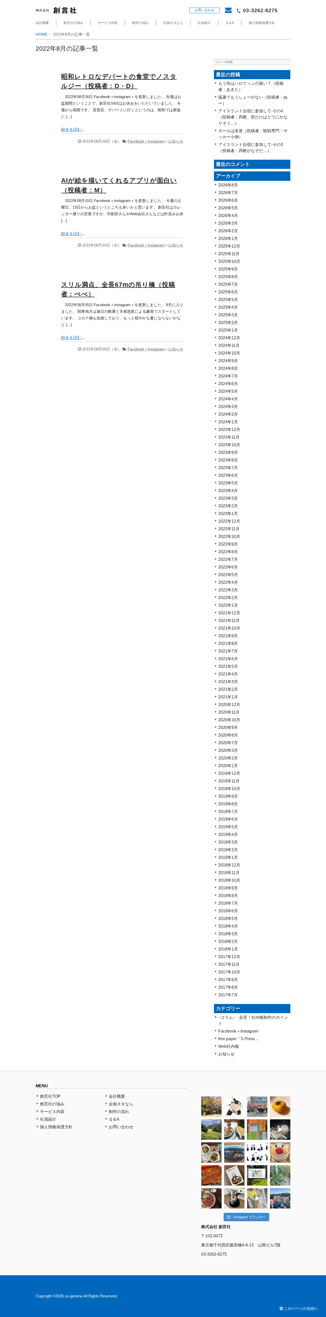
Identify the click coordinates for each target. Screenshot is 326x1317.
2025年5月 (228, 299)
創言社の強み (73, 23)
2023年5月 (228, 483)
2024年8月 (228, 368)
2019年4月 (228, 834)
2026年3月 (228, 223)
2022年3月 (228, 590)
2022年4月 (228, 582)
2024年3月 (228, 406)
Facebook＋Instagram (146, 141)
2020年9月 (228, 727)
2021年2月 (228, 689)
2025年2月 (228, 322)
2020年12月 (229, 704)
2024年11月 (229, 345)
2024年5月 (228, 391)
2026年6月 (228, 200)
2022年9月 (228, 544)
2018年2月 (228, 941)
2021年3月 (228, 682)
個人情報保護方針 (262, 23)
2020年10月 (229, 720)
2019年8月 (228, 804)
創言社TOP (50, 1096)
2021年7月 (228, 651)
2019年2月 (228, 850)
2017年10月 (229, 972)
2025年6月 (228, 292)
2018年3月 (228, 934)
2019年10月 (229, 788)
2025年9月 (228, 269)
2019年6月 (228, 819)
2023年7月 (228, 468)
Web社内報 (228, 1046)
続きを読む (71, 129)
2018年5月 (228, 918)
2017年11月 (229, 964)
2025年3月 (228, 315)
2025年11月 (229, 254)
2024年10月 (229, 353)
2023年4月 (228, 490)
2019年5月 (228, 827)
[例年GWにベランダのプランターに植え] (280, 1175)
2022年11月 (229, 529)
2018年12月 (229, 865)
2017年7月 (228, 995)
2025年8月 (228, 277)
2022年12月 (229, 521)
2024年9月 (228, 361)
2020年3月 (228, 750)
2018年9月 (228, 888)
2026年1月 (228, 238)
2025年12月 (229, 246)
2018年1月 (228, 949)
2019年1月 (228, 857)
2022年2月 (228, 597)
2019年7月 (228, 811)
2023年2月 (228, 506)
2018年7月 (228, 903)
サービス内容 (108, 23)
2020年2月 (228, 758)
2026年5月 (228, 208)
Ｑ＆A (229, 23)
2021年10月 (229, 628)
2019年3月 (228, 842)
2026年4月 (228, 215)
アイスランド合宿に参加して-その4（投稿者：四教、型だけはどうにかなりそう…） (253, 117)
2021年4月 (228, 674)
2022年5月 (228, 575)
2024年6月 (228, 384)
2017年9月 (228, 979)
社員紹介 (204, 23)
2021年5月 (228, 666)
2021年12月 (229, 613)
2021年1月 (228, 697)
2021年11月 (229, 620)
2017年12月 (229, 957)
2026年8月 (228, 185)
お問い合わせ (121, 1127)
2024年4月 (228, 399)
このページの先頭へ (300, 1309)
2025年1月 (228, 330)
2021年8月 (228, 643)
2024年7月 (228, 376)
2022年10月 (229, 536)
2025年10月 (229, 261)
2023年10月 (229, 445)
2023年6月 (228, 475)
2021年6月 (228, 659)
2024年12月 (229, 338)
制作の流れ (140, 23)
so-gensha (73, 1296)
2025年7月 (228, 284)
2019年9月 (228, 796)
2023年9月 (228, 452)
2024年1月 (228, 422)
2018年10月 (229, 880)
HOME (41, 34)
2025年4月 (228, 307)
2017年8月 (228, 987)
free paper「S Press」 (238, 1039)
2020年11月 (229, 712)
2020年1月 (228, 766)
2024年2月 (228, 414)
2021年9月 (228, 636)
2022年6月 (228, 567)
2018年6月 (228, 911)
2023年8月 (228, 460)
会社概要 (42, 23)
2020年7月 (228, 743)
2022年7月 (228, 559)
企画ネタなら (173, 23)
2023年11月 (229, 437)
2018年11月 (229, 873)
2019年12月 (229, 773)
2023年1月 (228, 513)
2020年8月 (228, 735)
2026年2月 (228, 231)
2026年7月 (228, 193)
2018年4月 (228, 926)
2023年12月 (229, 429)
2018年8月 (228, 895)
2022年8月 (228, 552)
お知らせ (175, 141)
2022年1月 (228, 605)
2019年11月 (229, 781)
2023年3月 (228, 498)
